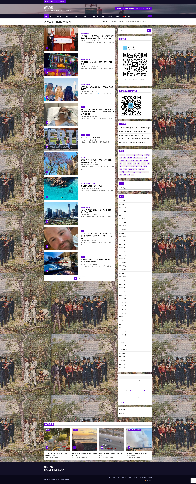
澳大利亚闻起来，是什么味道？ (92, 186)
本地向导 (95, 16)
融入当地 (87, 84)
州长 (146, 158)
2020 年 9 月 (122, 353)
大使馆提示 (83, 33)
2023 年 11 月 (122, 222)
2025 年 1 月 (122, 204)
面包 (129, 175)
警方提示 (138, 429)
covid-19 (124, 8)
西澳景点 (92, 183)
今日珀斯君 (94, 214)
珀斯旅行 (130, 163)
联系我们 (118, 16)
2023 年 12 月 (123, 219)
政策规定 (86, 16)
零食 (125, 175)
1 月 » (124, 402)
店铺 (103, 16)
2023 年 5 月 (122, 240)
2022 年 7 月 (122, 273)
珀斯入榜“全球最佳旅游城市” (91, 137)
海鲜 (141, 160)
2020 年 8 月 (122, 357)
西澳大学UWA (95, 140)
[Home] (46, 16)
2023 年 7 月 (122, 233)
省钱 (150, 8)
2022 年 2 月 (122, 291)
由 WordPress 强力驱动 (49, 479)
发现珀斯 (49, 7)
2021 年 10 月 (122, 306)
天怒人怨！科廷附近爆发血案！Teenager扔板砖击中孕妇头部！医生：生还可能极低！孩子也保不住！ (97, 111)
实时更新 (136, 158)
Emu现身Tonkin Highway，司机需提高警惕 (131, 135)
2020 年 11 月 (122, 346)
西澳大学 (129, 8)
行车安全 (133, 429)
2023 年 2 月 (122, 251)
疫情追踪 (122, 166)
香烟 (133, 175)
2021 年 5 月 (122, 324)
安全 (147, 8)
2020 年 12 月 (123, 342)
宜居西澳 (82, 59)
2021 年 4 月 (122, 328)
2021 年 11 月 (122, 302)
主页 (104, 22)
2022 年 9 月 (122, 270)
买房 (138, 155)
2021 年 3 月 (122, 331)
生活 (135, 163)
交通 (142, 155)
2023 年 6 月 (122, 237)
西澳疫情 (140, 172)
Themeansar (67, 479)
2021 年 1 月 (122, 339)
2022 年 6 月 (122, 277)
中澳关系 (133, 155)
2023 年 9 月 (122, 226)
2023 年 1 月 (122, 255)
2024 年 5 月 (122, 208)
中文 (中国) (122, 410)
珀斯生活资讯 (95, 41)
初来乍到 (59, 16)
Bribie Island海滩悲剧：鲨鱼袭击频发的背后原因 (132, 131)
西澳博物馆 (141, 169)
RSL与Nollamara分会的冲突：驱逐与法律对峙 (132, 142)
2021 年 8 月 (122, 313)
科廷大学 (132, 166)
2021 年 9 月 (122, 310)
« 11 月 (120, 402)
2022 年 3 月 (122, 288)
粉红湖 (145, 166)
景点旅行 (87, 59)
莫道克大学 (131, 169)
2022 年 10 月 (123, 266)
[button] (147, 16)
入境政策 (147, 155)
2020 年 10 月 (123, 349)
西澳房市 (128, 172)
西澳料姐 (93, 240)
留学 (139, 163)
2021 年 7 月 (122, 317)
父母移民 (146, 160)
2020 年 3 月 (122, 368)
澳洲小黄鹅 (95, 66)
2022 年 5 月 (122, 280)
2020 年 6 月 (122, 360)
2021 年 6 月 (122, 320)
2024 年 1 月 (122, 215)
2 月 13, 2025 (49, 458)
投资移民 (132, 160)
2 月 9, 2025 (77, 458)
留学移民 (143, 8)
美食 (121, 169)
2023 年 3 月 (122, 248)
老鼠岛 (125, 169)
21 (130, 390)
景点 (137, 160)
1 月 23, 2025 (131, 458)
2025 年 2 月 (122, 200)
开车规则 (122, 160)
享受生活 (77, 16)
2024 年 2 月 (122, 211)
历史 (121, 158)
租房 (137, 166)
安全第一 (82, 107)
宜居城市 (130, 158)
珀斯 (134, 8)
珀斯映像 (87, 183)
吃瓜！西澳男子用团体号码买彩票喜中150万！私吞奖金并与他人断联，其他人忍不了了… (97, 235)
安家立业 (68, 16)
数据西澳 (110, 16)
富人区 (141, 158)
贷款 (121, 175)
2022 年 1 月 (122, 295)
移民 (141, 166)
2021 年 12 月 (122, 299)
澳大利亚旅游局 (95, 188)
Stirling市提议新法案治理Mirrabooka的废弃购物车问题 (134, 128)
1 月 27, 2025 (104, 458)
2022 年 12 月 (123, 259)
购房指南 (138, 8)
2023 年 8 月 (122, 230)
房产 (127, 160)
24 (144, 390)
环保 (121, 163)
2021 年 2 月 (122, 335)
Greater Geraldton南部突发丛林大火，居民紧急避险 (134, 139)
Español (121, 413)
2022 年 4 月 (122, 284)
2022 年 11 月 (122, 262)
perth (127, 155)
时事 (88, 33)
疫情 (149, 163)
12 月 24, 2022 (86, 41)
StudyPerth (94, 91)
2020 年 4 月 (122, 364)
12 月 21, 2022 (86, 91)
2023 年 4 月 (122, 244)
